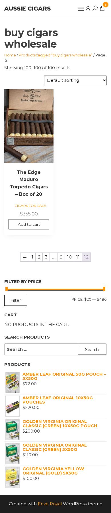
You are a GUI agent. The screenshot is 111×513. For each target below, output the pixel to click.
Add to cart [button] (29, 224)
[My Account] (88, 8)
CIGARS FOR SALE (30, 205)
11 (78, 257)
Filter (15, 300)
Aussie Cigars (27, 8)
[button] (81, 8)
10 (69, 257)
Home (10, 55)
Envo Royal (50, 503)
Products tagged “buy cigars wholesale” (55, 55)
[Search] (95, 8)
